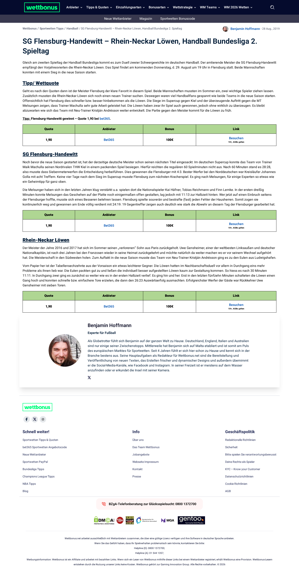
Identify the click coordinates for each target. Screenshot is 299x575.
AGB (228, 491)
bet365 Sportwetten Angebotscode (45, 447)
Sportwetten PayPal (35, 462)
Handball (72, 28)
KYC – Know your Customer (242, 469)
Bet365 (109, 139)
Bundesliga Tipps (33, 469)
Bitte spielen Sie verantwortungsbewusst (250, 455)
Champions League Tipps (39, 477)
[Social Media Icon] (26, 419)
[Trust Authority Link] (146, 520)
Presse (136, 477)
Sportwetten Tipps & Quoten (40, 440)
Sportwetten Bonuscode (177, 18)
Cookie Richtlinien (236, 484)
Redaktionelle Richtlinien (240, 440)
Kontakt (137, 469)
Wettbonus (30, 28)
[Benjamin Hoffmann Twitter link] (89, 377)
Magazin (146, 18)
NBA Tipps (29, 484)
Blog (25, 491)
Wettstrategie (183, 7)
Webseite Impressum (145, 462)
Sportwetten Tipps (51, 28)
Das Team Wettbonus (145, 447)
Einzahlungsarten (128, 7)
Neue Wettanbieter (117, 18)
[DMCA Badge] (104, 520)
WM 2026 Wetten (236, 7)
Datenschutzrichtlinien (239, 477)
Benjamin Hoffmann (245, 28)
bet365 (105, 118)
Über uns (138, 440)
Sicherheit (231, 447)
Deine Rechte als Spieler (240, 462)
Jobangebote (140, 455)
